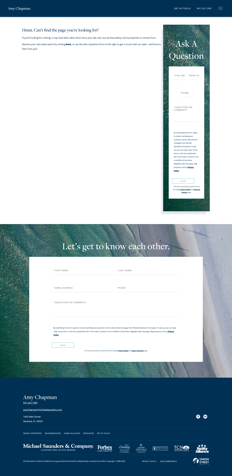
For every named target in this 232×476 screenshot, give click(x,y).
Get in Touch (182, 8)
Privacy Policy (185, 190)
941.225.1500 (204, 8)
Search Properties (32, 434)
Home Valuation (72, 434)
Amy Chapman (19, 8)
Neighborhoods (53, 434)
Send (183, 180)
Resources (88, 434)
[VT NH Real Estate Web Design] (201, 461)
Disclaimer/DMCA (168, 462)
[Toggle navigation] (220, 8)
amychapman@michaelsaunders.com (42, 409)
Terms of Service (137, 351)
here (68, 44)
